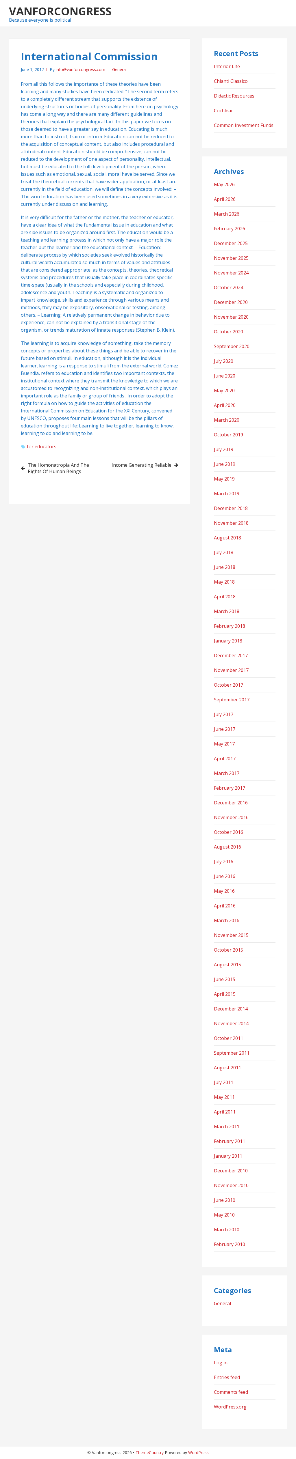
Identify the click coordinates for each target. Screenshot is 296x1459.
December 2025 (231, 243)
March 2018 (226, 611)
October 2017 (228, 685)
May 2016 (224, 891)
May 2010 (224, 1215)
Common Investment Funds (243, 125)
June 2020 (224, 376)
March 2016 (226, 920)
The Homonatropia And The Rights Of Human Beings (58, 468)
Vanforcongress (60, 10)
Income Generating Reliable (141, 465)
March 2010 (226, 1229)
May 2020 (224, 390)
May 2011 (224, 1097)
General (119, 69)
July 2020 (223, 361)
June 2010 (224, 1200)
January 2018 (228, 641)
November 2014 (231, 1023)
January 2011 (228, 1156)
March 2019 (226, 493)
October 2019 (228, 434)
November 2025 (231, 258)
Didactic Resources (234, 96)
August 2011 (227, 1067)
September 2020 (231, 346)
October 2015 (228, 950)
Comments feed (231, 1392)
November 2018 (231, 523)
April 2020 (225, 405)
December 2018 (231, 508)
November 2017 (231, 670)
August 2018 (227, 538)
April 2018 (225, 596)
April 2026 (225, 199)
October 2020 (228, 331)
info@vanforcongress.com (80, 69)
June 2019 (224, 464)
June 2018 (224, 567)
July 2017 (223, 714)
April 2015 (225, 994)
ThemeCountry (150, 1452)
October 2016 (228, 832)
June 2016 (224, 876)
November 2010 (231, 1185)
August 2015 (227, 964)
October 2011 (228, 1038)
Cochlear (223, 110)
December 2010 (231, 1170)
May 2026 (224, 184)
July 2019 (223, 449)
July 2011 (223, 1082)
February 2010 (229, 1244)
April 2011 (225, 1112)
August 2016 (227, 847)
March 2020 (226, 420)
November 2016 (231, 817)
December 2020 (231, 302)
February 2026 (229, 228)
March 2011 (226, 1126)
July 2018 (223, 552)
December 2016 (231, 802)
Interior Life (227, 66)
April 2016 (225, 906)
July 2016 (223, 861)
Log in (220, 1362)
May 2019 (224, 479)
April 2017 (225, 758)
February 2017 (229, 788)
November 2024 (231, 273)
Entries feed (227, 1377)
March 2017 (226, 773)
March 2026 (226, 214)
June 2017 (224, 729)
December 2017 (231, 655)
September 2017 (231, 699)
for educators (41, 446)
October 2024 (228, 287)
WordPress (198, 1452)
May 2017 (224, 744)
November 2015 (231, 935)
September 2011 (231, 1053)
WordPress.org (230, 1407)
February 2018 (229, 626)
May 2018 (224, 582)
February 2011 (229, 1141)
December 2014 (231, 1009)
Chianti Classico (231, 81)
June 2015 (224, 979)
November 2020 (231, 317)
